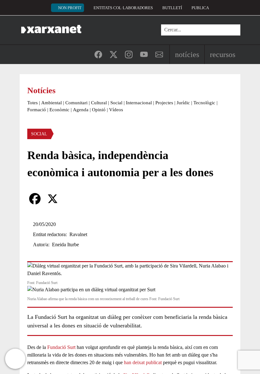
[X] (52, 198)
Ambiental (51, 102)
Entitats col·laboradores (123, 7)
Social (116, 102)
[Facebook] (34, 198)
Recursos (222, 54)
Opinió (99, 109)
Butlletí (172, 7)
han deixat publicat (143, 362)
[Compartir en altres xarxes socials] (70, 198)
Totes (32, 102)
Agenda (80, 109)
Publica (200, 7)
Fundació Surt (61, 347)
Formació (36, 109)
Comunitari (76, 102)
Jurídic (183, 102)
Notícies (187, 54)
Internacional (139, 102)
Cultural (99, 102)
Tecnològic (204, 102)
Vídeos (116, 109)
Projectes (164, 102)
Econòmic (59, 109)
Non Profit (69, 7)
